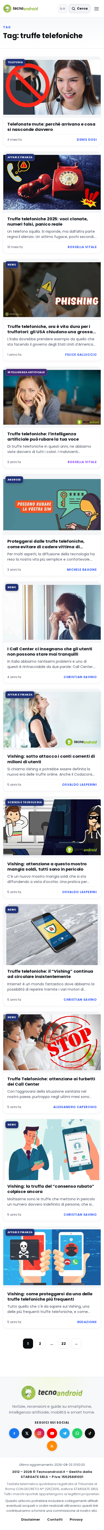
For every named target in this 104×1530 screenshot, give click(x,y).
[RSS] (52, 1446)
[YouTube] (52, 1433)
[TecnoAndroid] (24, 8)
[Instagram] (39, 1433)
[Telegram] (65, 1433)
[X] (27, 1433)
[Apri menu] (96, 8)
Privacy (76, 1519)
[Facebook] (14, 1433)
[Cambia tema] (62, 8)
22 (63, 1343)
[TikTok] (90, 1433)
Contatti (55, 1519)
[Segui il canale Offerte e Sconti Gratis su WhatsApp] (77, 1433)
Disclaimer (30, 1519)
